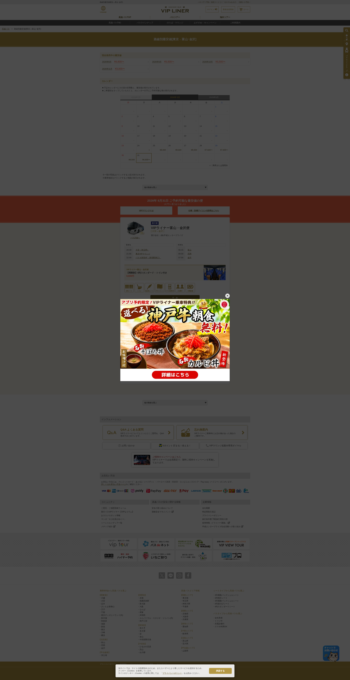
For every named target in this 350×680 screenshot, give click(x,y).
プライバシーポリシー (172, 673)
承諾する (220, 671)
